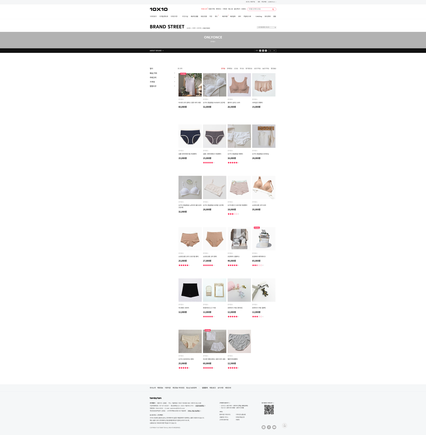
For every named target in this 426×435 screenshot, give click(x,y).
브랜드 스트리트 (196, 28)
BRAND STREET (167, 27)
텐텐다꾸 (153, 86)
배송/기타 (153, 73)
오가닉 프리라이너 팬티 (186, 359)
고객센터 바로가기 (224, 403)
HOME (189, 28)
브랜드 (243, 9)
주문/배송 (263, 2)
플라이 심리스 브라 (234, 102)
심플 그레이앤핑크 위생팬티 (212, 154)
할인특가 (237, 9)
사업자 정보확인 (199, 406)
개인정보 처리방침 (178, 388)
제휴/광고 (213, 388)
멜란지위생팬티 (233, 359)
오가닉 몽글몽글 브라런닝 (260, 154)
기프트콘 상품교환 (241, 414)
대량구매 (211, 9)
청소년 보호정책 (191, 388)
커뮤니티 (204, 9)
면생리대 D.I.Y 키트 (209, 308)
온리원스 (181, 99)
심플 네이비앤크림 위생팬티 (187, 154)
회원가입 (252, 2)
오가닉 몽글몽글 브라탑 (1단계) (213, 205)
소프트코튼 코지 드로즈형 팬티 (188, 256)
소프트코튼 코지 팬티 (210, 256)
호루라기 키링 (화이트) (235, 308)
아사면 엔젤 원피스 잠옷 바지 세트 (214, 359)
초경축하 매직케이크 (259, 256)
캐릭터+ (218, 9)
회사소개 (153, 388)
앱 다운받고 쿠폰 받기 (267, 403)
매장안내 (228, 388)
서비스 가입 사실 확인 (194, 411)
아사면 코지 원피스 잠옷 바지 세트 (189, 102)
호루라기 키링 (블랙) (259, 308)
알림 (259, 2)
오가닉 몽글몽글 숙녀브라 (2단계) (214, 102)
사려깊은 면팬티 (257, 102)
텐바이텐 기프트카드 (225, 414)
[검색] (273, 9)
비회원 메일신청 (240, 417)
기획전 (225, 9)
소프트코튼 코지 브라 (259, 205)
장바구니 (272, 2)
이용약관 (168, 388)
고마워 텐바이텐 (223, 420)
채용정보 (160, 388)
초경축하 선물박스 (234, 256)
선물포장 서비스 (223, 417)
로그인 (247, 2)
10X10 (159, 9)
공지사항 (220, 388)
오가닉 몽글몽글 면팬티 (235, 154)
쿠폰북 (237, 420)
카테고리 (153, 77)
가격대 (152, 81)
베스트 (230, 9)
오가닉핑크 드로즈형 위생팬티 (237, 205)
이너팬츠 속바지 (183, 308)
